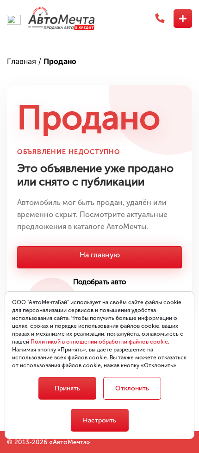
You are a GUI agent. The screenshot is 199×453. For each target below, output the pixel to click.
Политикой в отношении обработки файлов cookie (99, 341)
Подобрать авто (99, 282)
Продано (60, 61)
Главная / (24, 61)
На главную (100, 254)
